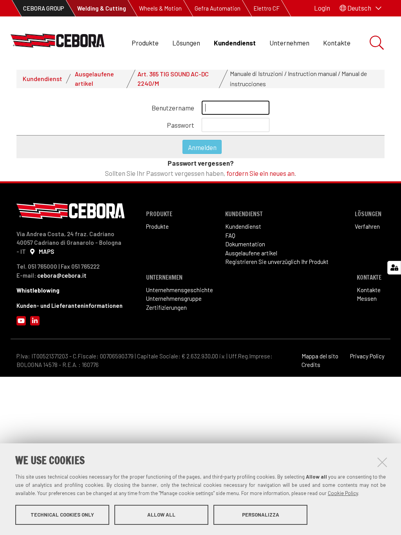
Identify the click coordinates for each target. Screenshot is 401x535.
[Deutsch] (58, 43)
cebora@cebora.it (62, 275)
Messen (367, 298)
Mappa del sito (320, 356)
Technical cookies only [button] (62, 515)
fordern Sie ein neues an (260, 173)
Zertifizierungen (166, 307)
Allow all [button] (161, 515)
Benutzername (173, 108)
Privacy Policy (367, 356)
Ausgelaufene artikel (94, 78)
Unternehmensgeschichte (179, 289)
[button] (360, 8)
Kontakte (336, 43)
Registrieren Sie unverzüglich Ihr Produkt (277, 261)
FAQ (230, 235)
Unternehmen (289, 43)
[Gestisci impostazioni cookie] (394, 268)
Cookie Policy (343, 493)
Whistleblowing (38, 290)
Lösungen (186, 43)
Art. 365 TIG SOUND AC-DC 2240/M (173, 78)
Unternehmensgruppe (174, 298)
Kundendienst (235, 43)
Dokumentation (245, 244)
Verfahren (367, 226)
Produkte (145, 43)
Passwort (180, 125)
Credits (311, 364)
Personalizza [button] (260, 515)
